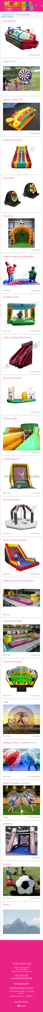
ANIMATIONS (8, 15)
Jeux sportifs (23, 15)
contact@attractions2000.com (21, 978)
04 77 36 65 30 (21, 975)
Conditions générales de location (21, 988)
